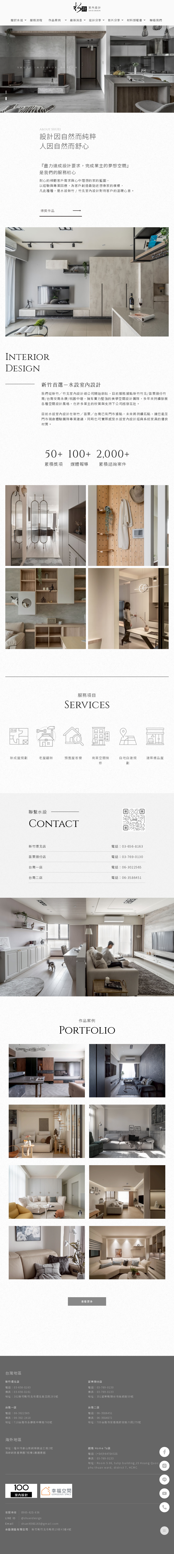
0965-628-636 (22, 1512)
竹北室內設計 (49, 1369)
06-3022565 (132, 867)
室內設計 (11, 1369)
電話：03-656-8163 (18, 1387)
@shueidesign (23, 1518)
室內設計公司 (69, 1369)
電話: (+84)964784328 (103, 1453)
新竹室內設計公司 (92, 1369)
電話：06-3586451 (100, 1413)
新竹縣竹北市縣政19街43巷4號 (38, 1529)
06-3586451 (132, 877)
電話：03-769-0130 (101, 1387)
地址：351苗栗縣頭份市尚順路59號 (111, 1396)
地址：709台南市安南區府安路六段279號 (114, 1422)
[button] (6, 92)
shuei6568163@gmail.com (32, 1523)
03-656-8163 (132, 846)
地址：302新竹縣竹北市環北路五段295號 (31, 1396)
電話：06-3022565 (17, 1413)
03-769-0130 (132, 856)
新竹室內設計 (28, 1369)
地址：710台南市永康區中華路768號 (28, 1422)
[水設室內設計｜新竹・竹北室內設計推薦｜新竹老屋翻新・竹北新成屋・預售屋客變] (87, 8)
